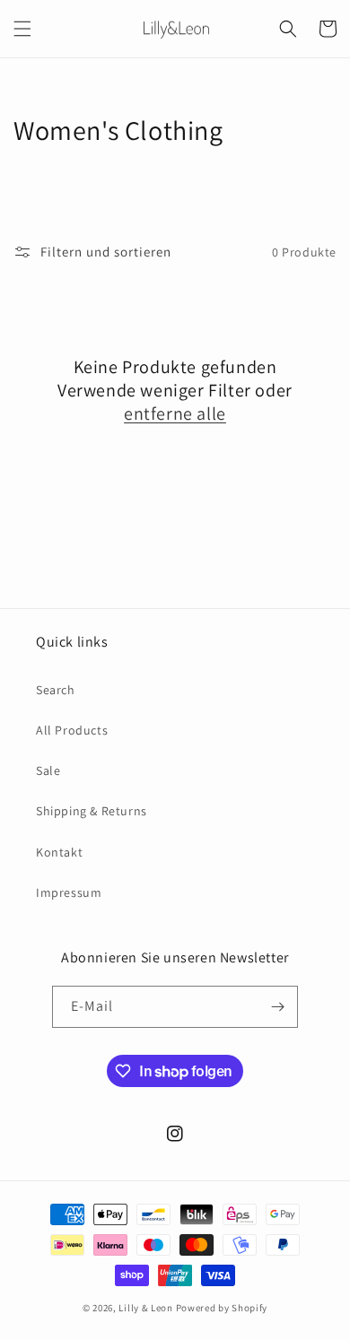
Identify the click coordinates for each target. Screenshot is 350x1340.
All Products (72, 730)
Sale (48, 770)
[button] (22, 28)
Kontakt (59, 852)
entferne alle (175, 413)
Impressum (68, 892)
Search (55, 690)
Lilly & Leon (145, 1307)
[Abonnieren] (277, 1007)
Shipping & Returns (91, 811)
